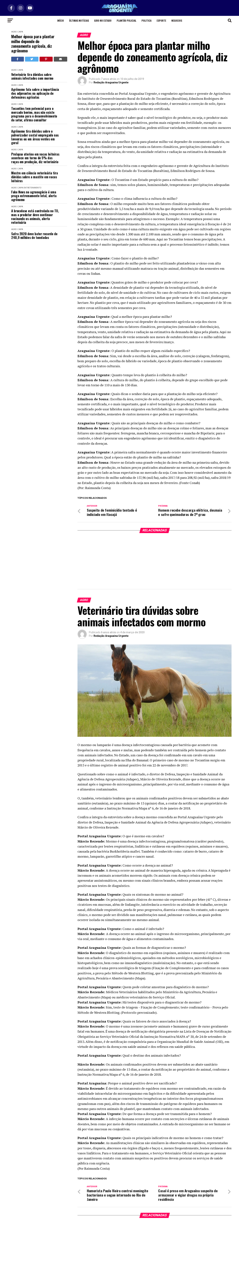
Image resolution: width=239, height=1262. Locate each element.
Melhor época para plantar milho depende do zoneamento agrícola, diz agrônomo (33, 43)
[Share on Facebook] (17, 59)
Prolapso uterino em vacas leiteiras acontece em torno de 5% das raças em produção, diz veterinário (35, 158)
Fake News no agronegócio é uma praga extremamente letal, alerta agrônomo (33, 196)
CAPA (20, 32)
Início (60, 20)
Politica (146, 20)
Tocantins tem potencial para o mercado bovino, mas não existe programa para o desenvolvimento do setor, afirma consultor (34, 114)
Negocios (176, 20)
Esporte (161, 20)
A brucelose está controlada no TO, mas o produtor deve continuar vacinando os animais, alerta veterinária (35, 216)
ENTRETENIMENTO (32, 188)
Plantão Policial (126, 20)
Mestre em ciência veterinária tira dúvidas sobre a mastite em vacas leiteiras (34, 177)
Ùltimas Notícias (79, 20)
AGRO (14, 32)
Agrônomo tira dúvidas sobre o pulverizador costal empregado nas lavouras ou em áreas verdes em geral (35, 137)
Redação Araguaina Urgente (111, 82)
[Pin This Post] (46, 59)
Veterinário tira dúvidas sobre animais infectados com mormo (32, 76)
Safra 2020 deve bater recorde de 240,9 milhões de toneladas (34, 235)
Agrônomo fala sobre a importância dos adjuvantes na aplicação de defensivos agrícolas (35, 93)
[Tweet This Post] (32, 59)
